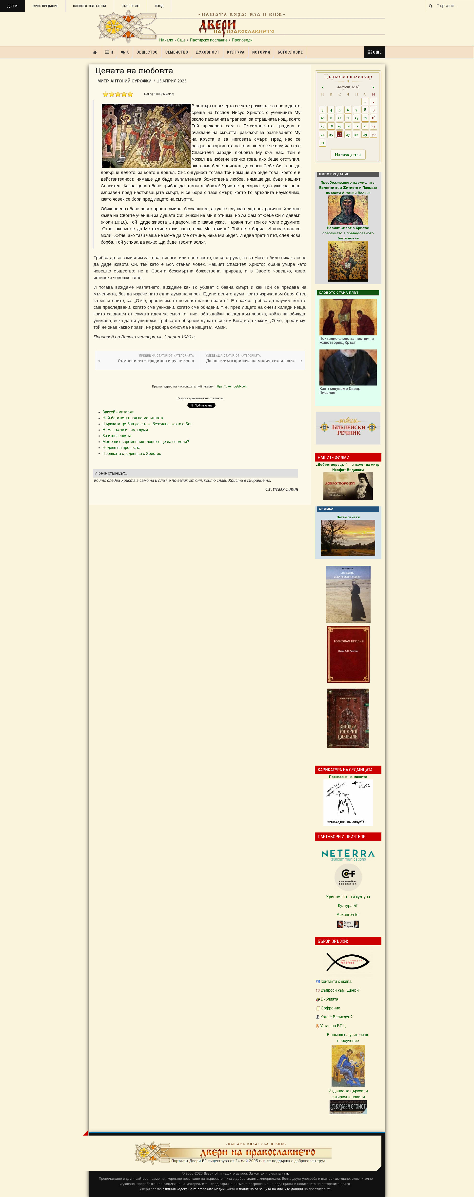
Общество (147, 52)
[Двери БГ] (233, 1153)
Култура (236, 52)
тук (286, 1173)
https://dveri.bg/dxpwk (231, 386)
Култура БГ (348, 906)
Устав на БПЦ (333, 1026)
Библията (329, 999)
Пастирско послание (209, 40)
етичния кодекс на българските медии (194, 1189)
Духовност (207, 52)
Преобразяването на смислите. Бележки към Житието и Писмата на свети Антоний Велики (348, 187)
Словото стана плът (90, 6)
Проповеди (242, 40)
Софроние (330, 1008)
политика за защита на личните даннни (271, 1189)
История (261, 52)
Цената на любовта (134, 70)
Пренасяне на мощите (348, 777)
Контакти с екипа (336, 981)
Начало (166, 40)
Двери (12, 6)
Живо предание (45, 6)
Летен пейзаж (348, 517)
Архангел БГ (348, 914)
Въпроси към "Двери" (340, 990)
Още (181, 40)
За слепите (131, 6)
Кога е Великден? (336, 1017)
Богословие (290, 52)
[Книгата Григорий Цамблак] (348, 718)
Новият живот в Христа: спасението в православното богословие (348, 233)
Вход (159, 6)
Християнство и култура (348, 897)
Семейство (176, 52)
